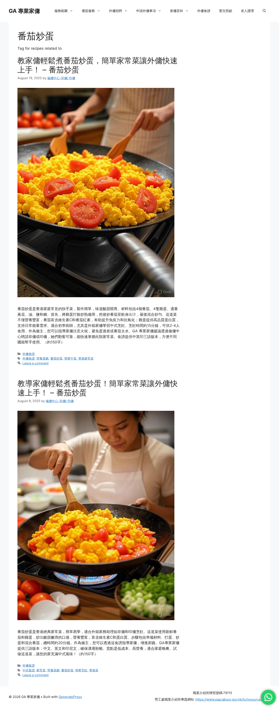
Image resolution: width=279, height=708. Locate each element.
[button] (264, 10)
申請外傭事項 (146, 11)
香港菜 (93, 670)
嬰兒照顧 (225, 11)
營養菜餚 (42, 358)
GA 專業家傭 (24, 11)
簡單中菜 (70, 358)
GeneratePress (70, 697)
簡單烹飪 (81, 670)
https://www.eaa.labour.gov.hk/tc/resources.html (233, 699)
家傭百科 (176, 11)
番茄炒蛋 (56, 358)
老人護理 (247, 11)
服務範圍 (61, 11)
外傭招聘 (115, 11)
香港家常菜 (86, 358)
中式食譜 (28, 670)
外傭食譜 (203, 11)
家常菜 (41, 670)
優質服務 (88, 11)
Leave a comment (35, 363)
